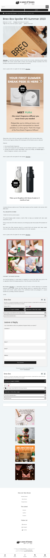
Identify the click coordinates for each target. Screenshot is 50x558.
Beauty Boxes (24, 501)
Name (6, 342)
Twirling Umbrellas (29, 549)
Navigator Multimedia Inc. (28, 551)
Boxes (15, 555)
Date (4, 22)
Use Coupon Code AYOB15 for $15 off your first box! (15, 313)
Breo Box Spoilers (14, 23)
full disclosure (27, 369)
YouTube (25, 529)
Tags (4, 23)
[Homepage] (3, 13)
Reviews (25, 555)
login (13, 9)
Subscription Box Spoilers (11, 13)
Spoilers (44, 555)
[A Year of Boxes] (24, 542)
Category (15, 22)
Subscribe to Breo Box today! (33, 309)
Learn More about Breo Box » (10, 315)
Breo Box (8, 23)
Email (6, 348)
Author (25, 23)
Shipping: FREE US (7, 306)
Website (6, 355)
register (36, 9)
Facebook (25, 524)
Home (5, 556)
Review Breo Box (8, 398)
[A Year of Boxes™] (25, 3)
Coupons (35, 555)
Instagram (25, 527)
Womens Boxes (24, 496)
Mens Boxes (24, 499)
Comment (7, 328)
